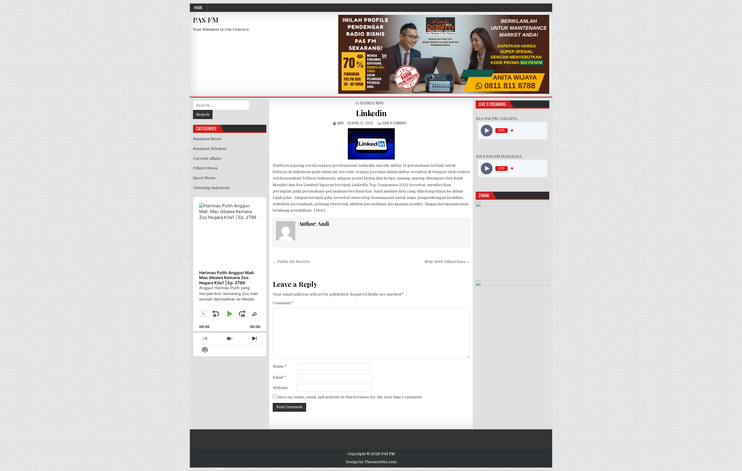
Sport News (204, 178)
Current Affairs (207, 158)
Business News (372, 102)
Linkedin (371, 113)
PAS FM (206, 19)
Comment (283, 303)
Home (198, 7)
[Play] (486, 130)
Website (280, 388)
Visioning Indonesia (211, 188)
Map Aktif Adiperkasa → (447, 261)
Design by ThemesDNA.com (371, 462)
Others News (205, 168)
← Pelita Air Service (291, 261)
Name (280, 366)
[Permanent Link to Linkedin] (371, 144)
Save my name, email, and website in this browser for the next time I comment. (350, 397)
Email (279, 377)
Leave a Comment (394, 122)
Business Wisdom (209, 148)
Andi (340, 122)
